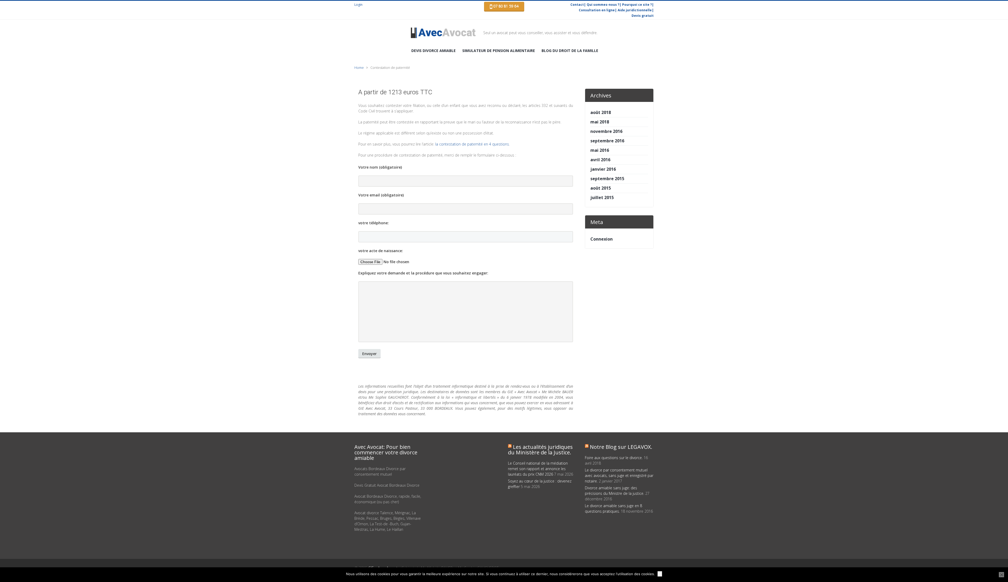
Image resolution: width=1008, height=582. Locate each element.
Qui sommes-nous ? (603, 4)
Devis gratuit (643, 15)
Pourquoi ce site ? (637, 4)
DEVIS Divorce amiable (433, 50)
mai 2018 (599, 122)
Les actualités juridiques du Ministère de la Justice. (540, 449)
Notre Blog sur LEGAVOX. (621, 446)
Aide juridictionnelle (635, 10)
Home (359, 67)
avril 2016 (600, 160)
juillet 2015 (602, 197)
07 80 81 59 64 (505, 5)
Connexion (601, 239)
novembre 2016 (606, 131)
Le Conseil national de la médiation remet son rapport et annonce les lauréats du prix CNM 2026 (538, 469)
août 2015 (600, 188)
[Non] (1001, 574)
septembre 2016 (607, 141)
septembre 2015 (607, 178)
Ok (660, 574)
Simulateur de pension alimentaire (498, 50)
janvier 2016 (603, 169)
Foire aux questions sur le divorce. (614, 457)
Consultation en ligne (597, 10)
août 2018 (600, 112)
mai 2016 (599, 150)
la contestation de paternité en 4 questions (472, 144)
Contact (577, 4)
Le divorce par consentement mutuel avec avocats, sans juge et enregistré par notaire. (619, 475)
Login (358, 4)
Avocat (447, 33)
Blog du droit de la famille (570, 50)
